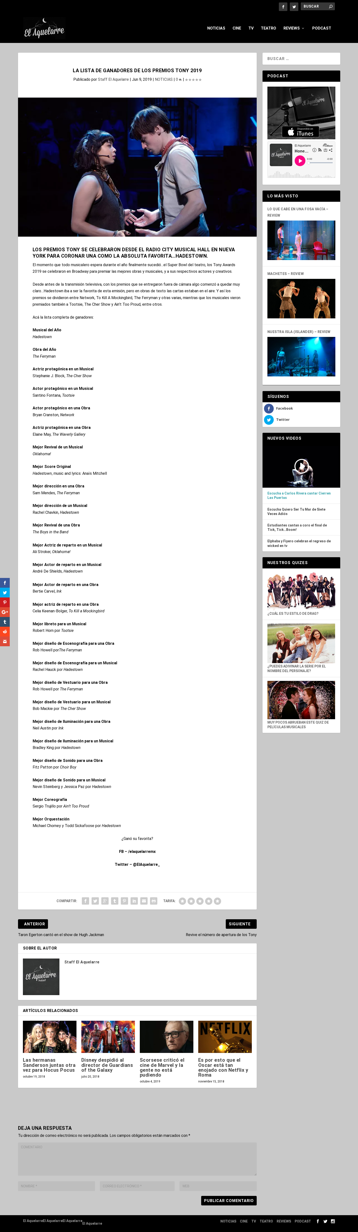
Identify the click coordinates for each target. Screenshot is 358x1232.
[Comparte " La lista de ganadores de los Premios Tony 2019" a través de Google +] (105, 901)
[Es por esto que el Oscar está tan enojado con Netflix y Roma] (225, 1037)
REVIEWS (291, 28)
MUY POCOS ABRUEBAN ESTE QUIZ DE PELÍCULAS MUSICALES (298, 724)
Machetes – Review (285, 274)
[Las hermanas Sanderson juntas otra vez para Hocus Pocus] (49, 1037)
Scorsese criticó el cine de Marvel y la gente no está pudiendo (162, 1067)
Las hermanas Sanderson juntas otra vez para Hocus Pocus (49, 1065)
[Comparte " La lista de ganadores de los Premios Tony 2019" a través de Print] (154, 901)
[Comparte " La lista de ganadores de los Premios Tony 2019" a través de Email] (144, 901)
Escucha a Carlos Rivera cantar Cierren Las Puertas (299, 495)
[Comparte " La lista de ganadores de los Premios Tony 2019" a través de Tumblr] (115, 901)
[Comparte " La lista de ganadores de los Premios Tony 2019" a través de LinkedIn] (134, 901)
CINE (237, 28)
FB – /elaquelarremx (137, 851)
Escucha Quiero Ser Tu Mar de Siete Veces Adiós (296, 511)
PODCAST (321, 28)
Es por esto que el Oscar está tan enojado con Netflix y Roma (223, 1067)
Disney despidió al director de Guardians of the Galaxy (107, 1065)
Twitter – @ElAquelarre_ (137, 864)
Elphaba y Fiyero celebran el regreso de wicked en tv (299, 543)
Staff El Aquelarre (113, 79)
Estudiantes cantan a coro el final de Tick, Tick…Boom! (297, 527)
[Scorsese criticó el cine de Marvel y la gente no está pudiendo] (166, 1037)
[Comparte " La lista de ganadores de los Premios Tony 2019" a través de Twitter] (95, 901)
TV (251, 28)
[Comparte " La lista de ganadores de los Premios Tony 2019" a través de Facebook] (85, 901)
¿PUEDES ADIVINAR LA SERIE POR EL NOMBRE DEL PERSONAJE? (296, 668)
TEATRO (268, 28)
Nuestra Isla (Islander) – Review (298, 332)
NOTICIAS (216, 28)
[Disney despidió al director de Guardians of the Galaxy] (108, 1037)
